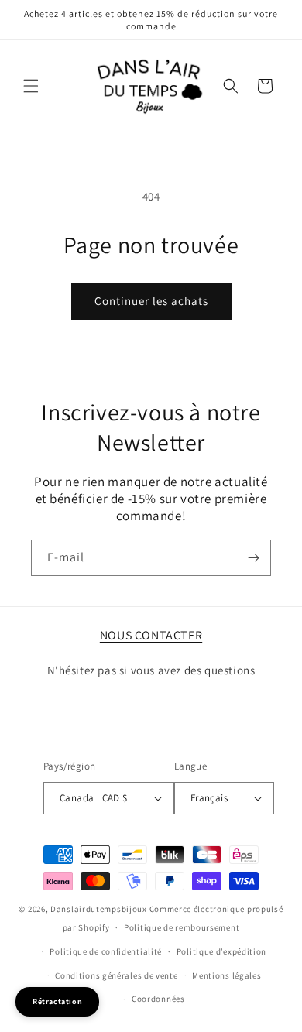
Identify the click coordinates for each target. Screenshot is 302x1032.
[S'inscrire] (253, 558)
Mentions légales (226, 975)
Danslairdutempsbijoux (98, 908)
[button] (31, 86)
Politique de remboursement (181, 927)
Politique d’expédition (221, 951)
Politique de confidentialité (106, 951)
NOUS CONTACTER (151, 635)
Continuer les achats (151, 300)
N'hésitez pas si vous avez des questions (151, 670)
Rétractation (57, 1001)
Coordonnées (158, 998)
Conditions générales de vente (116, 975)
